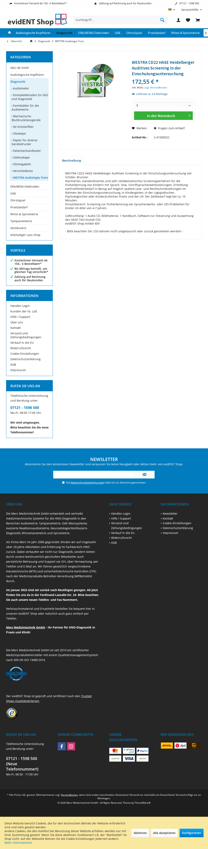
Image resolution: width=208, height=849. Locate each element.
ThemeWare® (142, 802)
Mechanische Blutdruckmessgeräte (26, 118)
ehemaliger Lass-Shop (25, 235)
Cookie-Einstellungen (24, 353)
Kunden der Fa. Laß (23, 311)
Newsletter (170, 513)
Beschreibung (71, 160)
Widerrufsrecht (20, 348)
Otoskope (19, 133)
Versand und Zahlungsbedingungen (25, 335)
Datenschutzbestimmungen (87, 482)
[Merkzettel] (188, 20)
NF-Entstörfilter (23, 127)
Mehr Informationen (18, 843)
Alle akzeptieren (164, 833)
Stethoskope (21, 157)
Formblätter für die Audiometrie (25, 107)
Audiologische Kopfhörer (27, 75)
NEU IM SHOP (19, 68)
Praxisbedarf (19, 207)
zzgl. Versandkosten (155, 87)
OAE (13, 193)
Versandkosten (69, 795)
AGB (13, 364)
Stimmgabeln (21, 164)
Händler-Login (20, 306)
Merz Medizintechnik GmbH (25, 627)
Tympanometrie (21, 221)
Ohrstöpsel (17, 200)
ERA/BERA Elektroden (24, 186)
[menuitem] (190, 9)
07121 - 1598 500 (24, 407)
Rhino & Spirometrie (24, 214)
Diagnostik (17, 82)
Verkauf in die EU (22, 343)
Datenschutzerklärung (25, 359)
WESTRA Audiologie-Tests (30, 177)
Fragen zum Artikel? (171, 128)
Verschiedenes (22, 171)
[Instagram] (71, 746)
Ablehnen (140, 833)
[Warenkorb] (197, 20)
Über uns (16, 322)
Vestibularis (18, 228)
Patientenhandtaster (26, 151)
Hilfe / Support (20, 317)
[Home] (9, 33)
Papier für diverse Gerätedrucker (24, 142)
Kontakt (15, 328)
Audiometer (20, 88)
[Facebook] (62, 746)
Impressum (18, 370)
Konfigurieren (191, 833)
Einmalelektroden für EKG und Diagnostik (30, 97)
